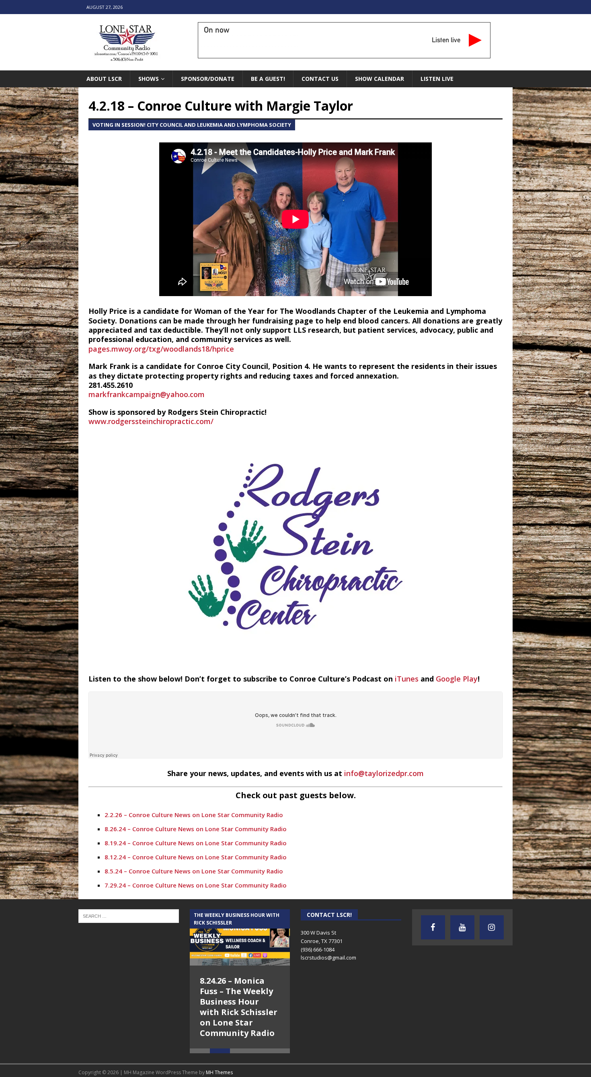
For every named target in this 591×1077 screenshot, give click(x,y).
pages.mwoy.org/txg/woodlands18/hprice (161, 349)
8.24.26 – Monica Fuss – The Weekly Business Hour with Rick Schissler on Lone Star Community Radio (238, 1006)
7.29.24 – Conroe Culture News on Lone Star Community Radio (196, 885)
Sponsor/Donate (207, 78)
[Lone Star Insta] (492, 927)
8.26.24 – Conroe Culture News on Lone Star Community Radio (196, 829)
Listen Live (437, 78)
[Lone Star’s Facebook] (433, 927)
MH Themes (219, 1072)
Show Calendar (379, 78)
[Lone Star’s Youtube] (462, 927)
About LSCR (104, 78)
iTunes (407, 679)
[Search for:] (128, 915)
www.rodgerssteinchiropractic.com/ (150, 421)
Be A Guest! (268, 78)
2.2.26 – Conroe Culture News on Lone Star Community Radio (194, 815)
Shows (148, 78)
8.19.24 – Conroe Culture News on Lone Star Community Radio (196, 843)
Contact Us (320, 78)
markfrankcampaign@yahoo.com (146, 394)
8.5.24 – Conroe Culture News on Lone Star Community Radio (194, 871)
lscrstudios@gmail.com (328, 957)
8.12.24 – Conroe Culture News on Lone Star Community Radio (196, 857)
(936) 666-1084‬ (317, 949)
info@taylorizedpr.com (384, 773)
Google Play (457, 679)
